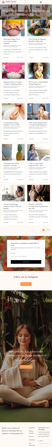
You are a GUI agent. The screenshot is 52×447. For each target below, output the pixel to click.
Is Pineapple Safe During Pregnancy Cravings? (13, 150)
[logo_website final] (9, 1)
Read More (6, 57)
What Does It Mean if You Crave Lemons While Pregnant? (13, 26)
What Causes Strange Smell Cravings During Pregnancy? (38, 109)
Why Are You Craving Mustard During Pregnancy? (38, 68)
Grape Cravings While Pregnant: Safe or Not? (38, 150)
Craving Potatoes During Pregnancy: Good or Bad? (13, 109)
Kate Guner (7, 45)
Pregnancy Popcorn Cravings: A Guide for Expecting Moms (13, 68)
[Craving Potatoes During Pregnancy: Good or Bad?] (13, 111)
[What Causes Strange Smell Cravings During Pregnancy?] (38, 111)
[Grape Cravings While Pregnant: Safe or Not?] (38, 152)
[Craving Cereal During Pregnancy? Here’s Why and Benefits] (13, 193)
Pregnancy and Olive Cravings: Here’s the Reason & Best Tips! (38, 191)
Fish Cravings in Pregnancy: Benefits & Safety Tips (38, 26)
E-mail (13, 253)
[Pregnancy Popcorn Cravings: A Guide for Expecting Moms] (13, 71)
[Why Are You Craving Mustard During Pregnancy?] (38, 71)
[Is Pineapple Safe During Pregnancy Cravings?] (13, 152)
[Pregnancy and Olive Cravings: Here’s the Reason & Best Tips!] (38, 193)
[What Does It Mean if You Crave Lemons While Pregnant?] (13, 28)
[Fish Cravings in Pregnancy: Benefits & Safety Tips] (38, 28)
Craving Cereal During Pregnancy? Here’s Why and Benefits (13, 190)
